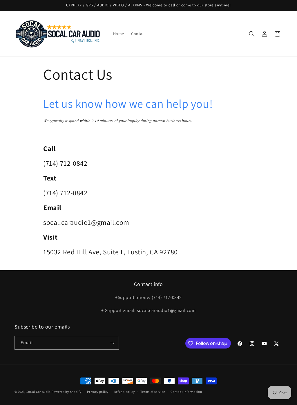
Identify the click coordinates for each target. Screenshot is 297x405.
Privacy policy (97, 392)
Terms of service (152, 392)
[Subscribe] (112, 343)
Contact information (186, 392)
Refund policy (124, 392)
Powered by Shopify (67, 392)
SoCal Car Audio (38, 392)
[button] (251, 34)
